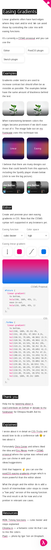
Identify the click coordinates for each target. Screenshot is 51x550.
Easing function (10, 229)
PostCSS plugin (35, 50)
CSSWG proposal (26, 38)
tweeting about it (24, 403)
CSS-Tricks (37, 431)
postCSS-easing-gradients (15, 473)
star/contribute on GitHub (15, 407)
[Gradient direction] (7, 251)
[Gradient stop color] (43, 251)
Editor (7, 50)
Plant (5, 536)
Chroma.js (7, 528)
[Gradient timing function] (31, 251)
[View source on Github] (47, 4)
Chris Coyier (21, 446)
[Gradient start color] (19, 251)
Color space (33, 229)
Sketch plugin (11, 59)
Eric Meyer (21, 450)
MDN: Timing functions (14, 520)
